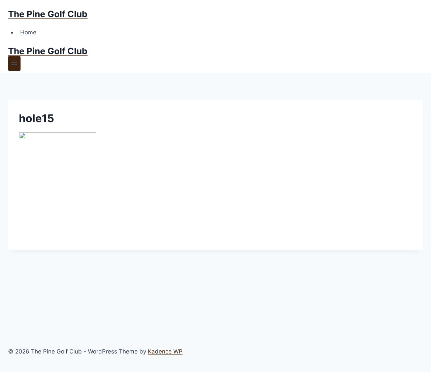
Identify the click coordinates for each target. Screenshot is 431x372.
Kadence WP (165, 351)
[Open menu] (14, 63)
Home (28, 32)
